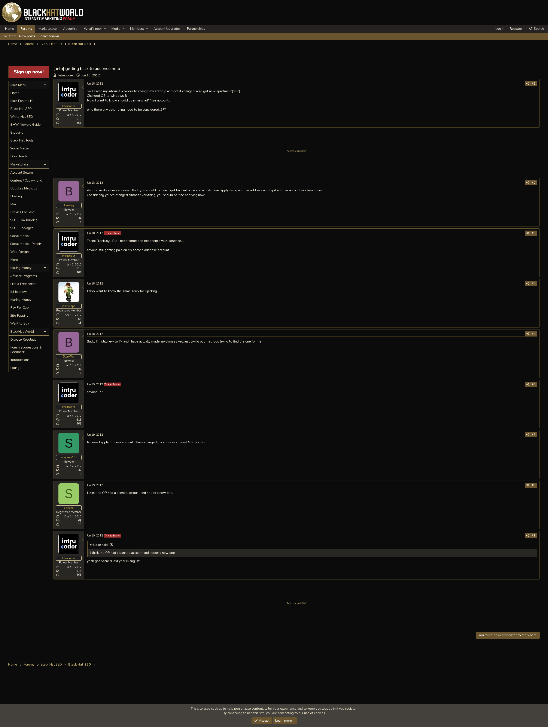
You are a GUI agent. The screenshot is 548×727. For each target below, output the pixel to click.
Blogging (17, 132)
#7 (533, 435)
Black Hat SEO (21, 109)
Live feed (9, 36)
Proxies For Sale (22, 212)
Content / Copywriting (26, 180)
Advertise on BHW (297, 151)
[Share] (527, 83)
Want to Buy (19, 323)
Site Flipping (19, 315)
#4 (533, 284)
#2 (533, 183)
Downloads (18, 156)
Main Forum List (22, 101)
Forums (26, 29)
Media (115, 29)
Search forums (49, 36)
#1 (533, 84)
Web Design (19, 252)
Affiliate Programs (23, 276)
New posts (27, 36)
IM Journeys (18, 292)
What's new (93, 29)
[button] (105, 29)
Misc (13, 204)
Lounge (15, 368)
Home (9, 29)
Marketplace (48, 29)
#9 (533, 536)
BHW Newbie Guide (25, 124)
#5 (533, 334)
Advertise (70, 29)
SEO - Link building (23, 220)
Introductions (19, 360)
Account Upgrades (166, 29)
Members (137, 29)
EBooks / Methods (23, 188)
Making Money (20, 300)
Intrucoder (65, 75)
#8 (533, 485)
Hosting (16, 196)
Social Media (19, 148)
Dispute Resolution (24, 339)
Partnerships (196, 29)
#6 (533, 384)
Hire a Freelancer (23, 284)
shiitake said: (99, 545)
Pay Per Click (19, 307)
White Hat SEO (21, 117)
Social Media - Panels (26, 244)
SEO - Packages (21, 228)
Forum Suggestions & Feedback (26, 349)
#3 (533, 233)
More (14, 260)
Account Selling (21, 172)
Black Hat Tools (21, 140)
